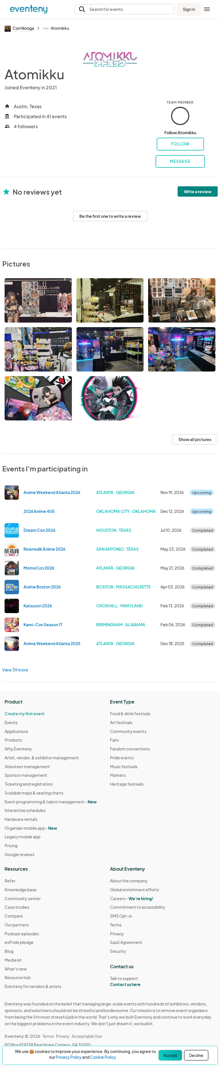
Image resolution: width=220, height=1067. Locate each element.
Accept (170, 1055)
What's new (16, 968)
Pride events (122, 757)
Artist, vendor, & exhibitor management (42, 757)
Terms (115, 924)
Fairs (114, 739)
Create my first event (25, 713)
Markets (118, 775)
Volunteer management (27, 766)
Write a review (197, 191)
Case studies (17, 907)
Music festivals (124, 766)
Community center (23, 898)
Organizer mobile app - (31, 828)
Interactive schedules (25, 810)
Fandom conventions (130, 748)
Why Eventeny (18, 748)
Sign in (189, 9)
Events (11, 722)
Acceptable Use (87, 1036)
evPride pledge (19, 942)
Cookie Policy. (103, 1057)
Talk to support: (125, 981)
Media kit (13, 960)
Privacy (117, 933)
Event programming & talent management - (51, 801)
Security (118, 951)
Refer (10, 880)
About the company (129, 880)
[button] (124, 9)
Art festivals (121, 722)
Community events (128, 731)
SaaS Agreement (126, 942)
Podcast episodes (22, 933)
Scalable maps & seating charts (34, 792)
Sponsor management (26, 775)
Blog (9, 951)
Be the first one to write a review (110, 216)
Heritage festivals (127, 784)
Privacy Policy (69, 1057)
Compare (14, 915)
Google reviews (19, 854)
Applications (16, 731)
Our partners (17, 924)
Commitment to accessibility (137, 907)
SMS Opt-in (121, 915)
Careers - (131, 898)
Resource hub (18, 977)
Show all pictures (194, 439)
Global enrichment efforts (134, 889)
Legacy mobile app (22, 836)
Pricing (11, 845)
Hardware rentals (21, 819)
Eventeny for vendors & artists (33, 986)
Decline (196, 1055)
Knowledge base (21, 889)
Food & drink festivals (130, 713)
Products (13, 739)
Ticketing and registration (29, 784)
